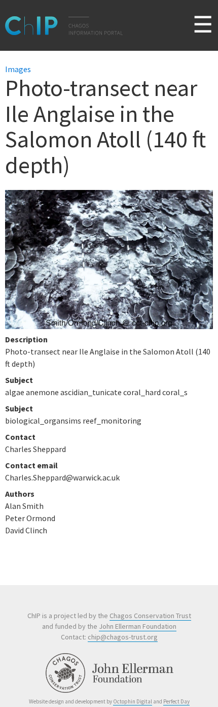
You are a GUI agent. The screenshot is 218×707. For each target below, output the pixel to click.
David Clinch (26, 530)
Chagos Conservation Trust (150, 615)
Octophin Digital (132, 701)
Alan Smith (24, 506)
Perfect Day (176, 701)
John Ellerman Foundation (137, 626)
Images (18, 69)
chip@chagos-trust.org (123, 636)
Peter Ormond (30, 518)
